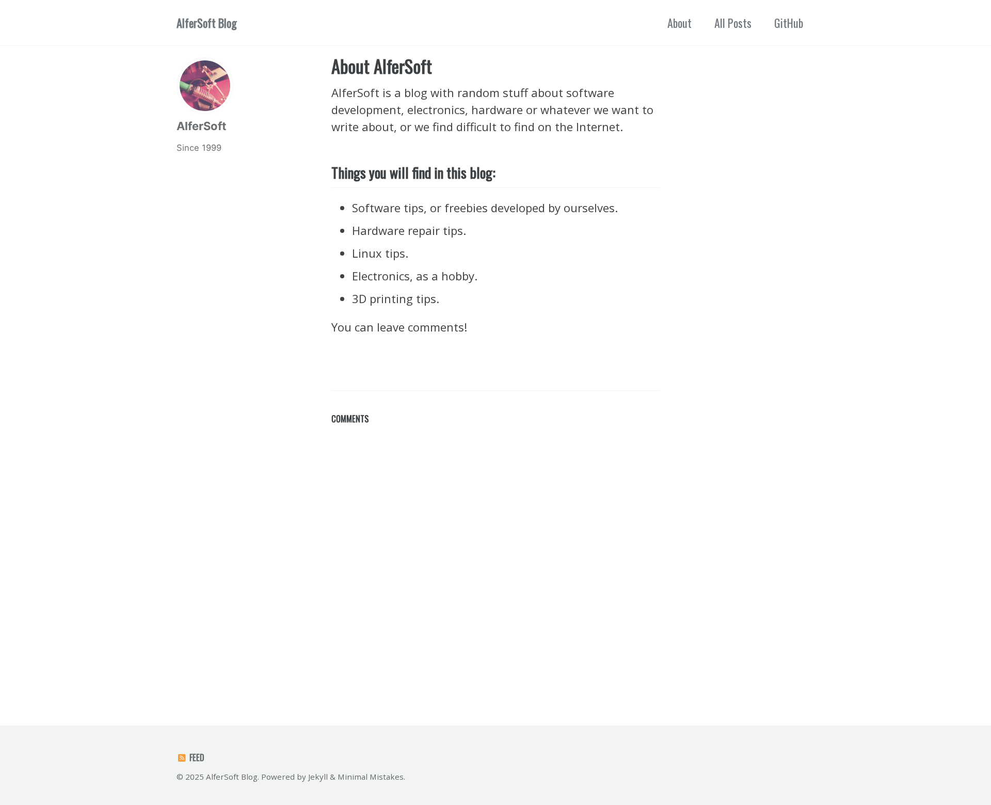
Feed (195, 757)
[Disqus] (495, 558)
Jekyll (318, 776)
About (679, 22)
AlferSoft (202, 126)
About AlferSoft (381, 66)
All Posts (733, 22)
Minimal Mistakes (371, 776)
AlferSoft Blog (207, 22)
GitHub (788, 22)
